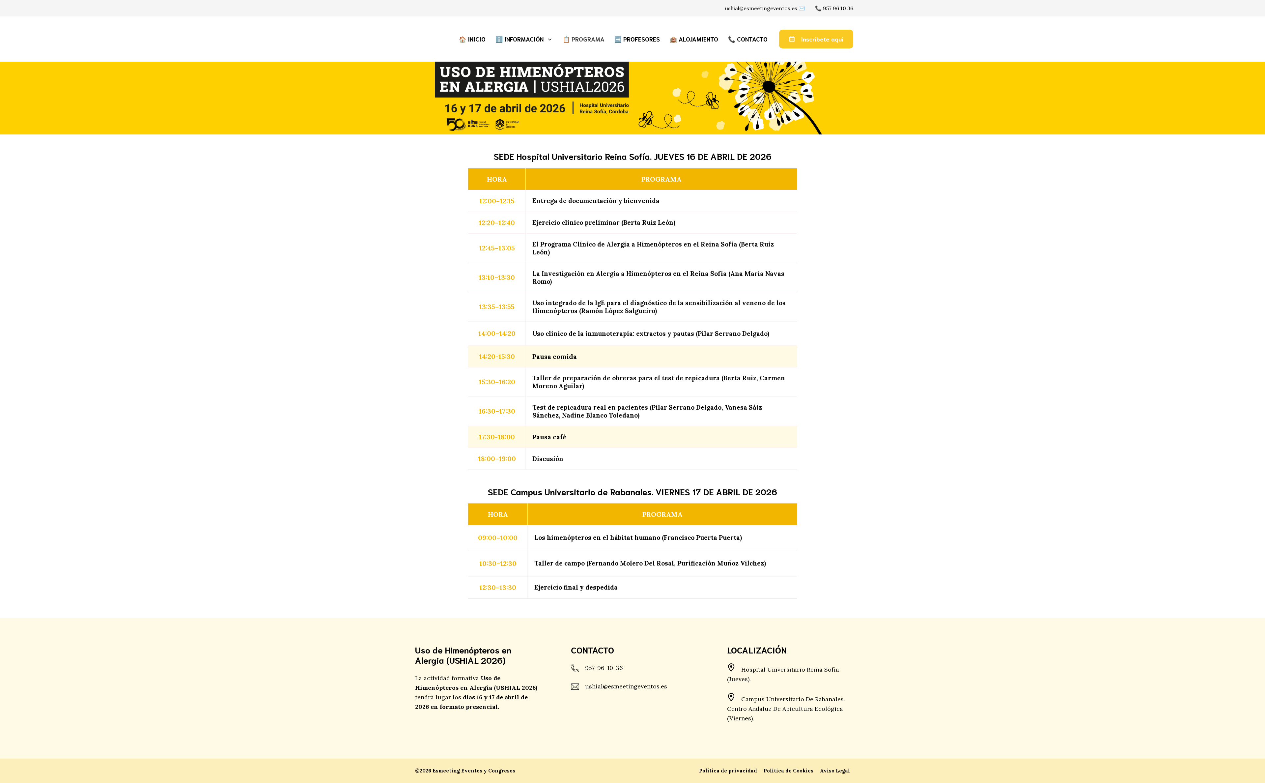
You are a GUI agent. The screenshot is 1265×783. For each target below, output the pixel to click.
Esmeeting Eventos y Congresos (474, 771)
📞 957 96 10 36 (834, 8)
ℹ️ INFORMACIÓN (519, 39)
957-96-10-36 (604, 668)
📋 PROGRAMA (583, 39)
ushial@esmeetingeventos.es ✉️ (765, 8)
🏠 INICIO (472, 39)
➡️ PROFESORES (637, 39)
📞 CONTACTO (748, 39)
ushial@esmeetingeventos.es (626, 686)
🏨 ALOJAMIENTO (694, 39)
